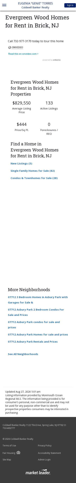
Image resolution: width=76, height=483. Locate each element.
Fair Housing (9, 453)
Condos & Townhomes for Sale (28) (34, 178)
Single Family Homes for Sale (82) (33, 170)
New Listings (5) (21, 163)
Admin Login (44, 459)
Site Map (7, 459)
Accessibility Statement (49, 453)
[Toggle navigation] (4, 5)
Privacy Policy (44, 445)
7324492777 (9, 428)
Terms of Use (9, 445)
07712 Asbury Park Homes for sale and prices (38, 334)
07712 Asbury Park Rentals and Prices (33, 341)
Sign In (70, 5)
